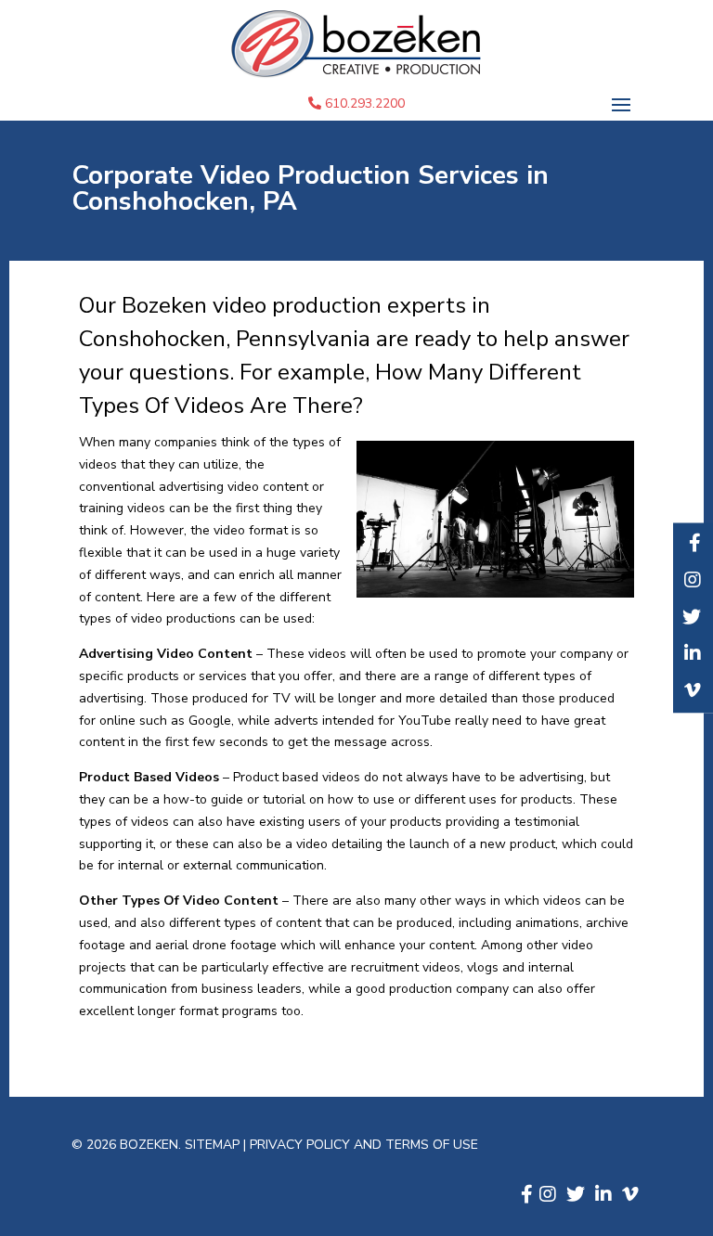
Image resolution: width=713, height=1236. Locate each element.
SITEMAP (214, 1144)
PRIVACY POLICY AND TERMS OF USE (364, 1144)
